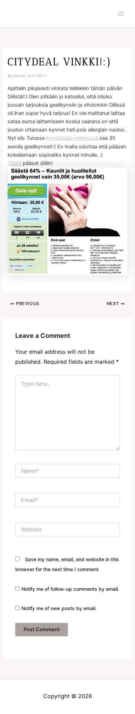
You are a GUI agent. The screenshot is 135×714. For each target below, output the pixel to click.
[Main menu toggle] (121, 14)
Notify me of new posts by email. (59, 608)
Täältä (14, 163)
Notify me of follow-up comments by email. (70, 589)
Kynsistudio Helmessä (72, 138)
